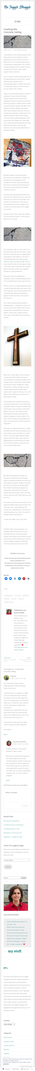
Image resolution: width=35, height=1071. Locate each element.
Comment (25, 806)
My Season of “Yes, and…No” (13, 833)
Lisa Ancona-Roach (20, 50)
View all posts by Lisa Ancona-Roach (20, 648)
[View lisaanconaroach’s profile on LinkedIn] (7, 968)
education (17, 595)
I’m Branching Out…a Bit (11, 829)
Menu (18, 21)
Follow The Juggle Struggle (14, 845)
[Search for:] (12, 878)
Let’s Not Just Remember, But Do (10, 659)
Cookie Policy (6, 1064)
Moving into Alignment (11, 821)
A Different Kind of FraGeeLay (13, 825)
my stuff (14, 951)
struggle (21, 598)
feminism (7, 598)
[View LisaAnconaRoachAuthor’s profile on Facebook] (4, 968)
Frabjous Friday (9, 1041)
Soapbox (6, 1053)
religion (14, 598)
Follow (8, 866)
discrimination (8, 595)
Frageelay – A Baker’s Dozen (13, 837)
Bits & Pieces (8, 1037)
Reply (5, 734)
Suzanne (13, 676)
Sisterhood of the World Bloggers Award (25, 659)
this (16, 531)
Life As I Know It (9, 1045)
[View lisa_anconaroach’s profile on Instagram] (6, 968)
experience (26, 595)
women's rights (8, 602)
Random (6, 1049)
